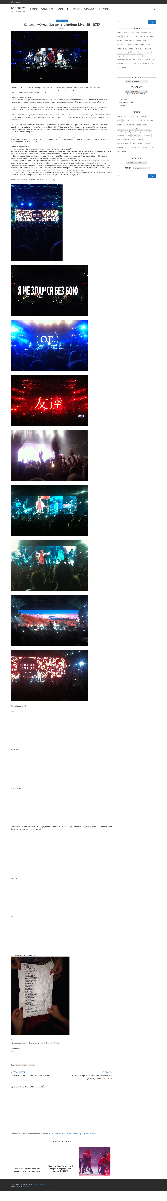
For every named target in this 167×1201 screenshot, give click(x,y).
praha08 (134, 36)
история (76, 9)
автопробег (148, 48)
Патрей (138, 40)
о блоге (33, 9)
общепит (147, 60)
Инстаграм (123, 99)
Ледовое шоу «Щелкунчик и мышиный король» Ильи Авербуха (94, 1168)
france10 (126, 32)
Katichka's (18, 8)
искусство (120, 56)
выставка (134, 52)
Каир (151, 36)
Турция (131, 48)
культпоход (62, 9)
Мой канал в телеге (126, 102)
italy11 (119, 36)
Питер (144, 40)
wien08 (146, 36)
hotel (132, 32)
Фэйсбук (122, 105)
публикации (89, 9)
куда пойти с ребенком (124, 60)
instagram (144, 32)
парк (153, 60)
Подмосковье (121, 44)
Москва (119, 40)
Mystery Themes (28, 1186)
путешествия (47, 9)
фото (153, 63)
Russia (140, 36)
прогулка (120, 63)
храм (118, 67)
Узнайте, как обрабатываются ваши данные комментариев (74, 1134)
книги (133, 56)
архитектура (120, 52)
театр (139, 63)
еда (140, 52)
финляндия (146, 63)
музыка (31, 1065)
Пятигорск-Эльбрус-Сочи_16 (135, 44)
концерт (24, 1065)
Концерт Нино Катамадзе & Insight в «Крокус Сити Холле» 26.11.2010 (60, 1168)
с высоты (133, 63)
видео (18, 1065)
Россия (148, 44)
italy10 (150, 32)
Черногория (139, 48)
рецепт (127, 63)
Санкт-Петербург (122, 48)
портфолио (104, 9)
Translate (142, 94)
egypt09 (119, 32)
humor (137, 32)
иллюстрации (147, 52)
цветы (124, 67)
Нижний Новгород (129, 40)
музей (134, 60)
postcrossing (126, 36)
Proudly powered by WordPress (44, 1184)
